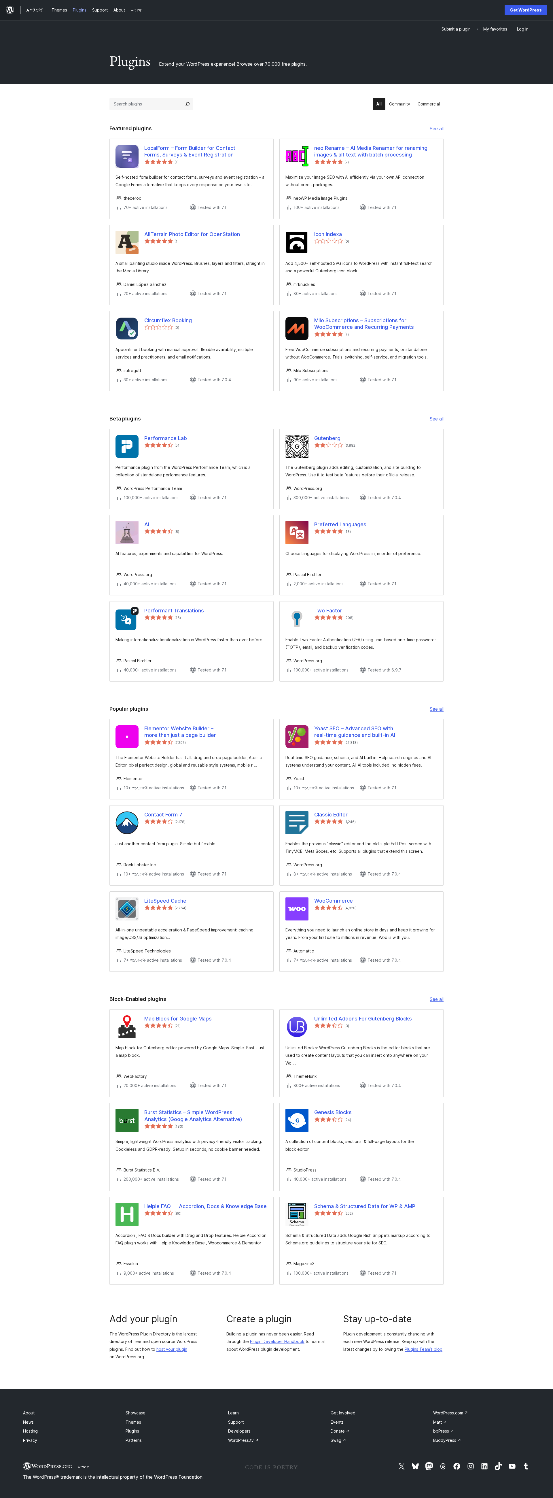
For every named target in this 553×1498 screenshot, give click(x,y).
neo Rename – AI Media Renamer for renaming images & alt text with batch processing (370, 151)
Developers (239, 1431)
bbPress (443, 1431)
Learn (233, 1412)
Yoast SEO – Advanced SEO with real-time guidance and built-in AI (354, 731)
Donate (340, 1431)
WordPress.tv (243, 1440)
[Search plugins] (187, 104)
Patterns (134, 1440)
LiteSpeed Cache (165, 901)
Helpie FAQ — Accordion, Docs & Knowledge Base (205, 1206)
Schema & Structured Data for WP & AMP (364, 1206)
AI (146, 524)
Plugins (132, 1431)
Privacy (30, 1440)
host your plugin (171, 1349)
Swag (338, 1440)
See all (437, 129)
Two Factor (328, 610)
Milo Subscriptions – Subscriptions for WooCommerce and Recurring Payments (364, 323)
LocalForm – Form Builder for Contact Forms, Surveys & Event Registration (189, 151)
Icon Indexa (328, 234)
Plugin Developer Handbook (277, 1341)
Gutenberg (327, 438)
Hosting (30, 1431)
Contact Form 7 (163, 815)
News (28, 1422)
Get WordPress (526, 9)
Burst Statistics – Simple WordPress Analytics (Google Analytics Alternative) (193, 1115)
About (29, 1412)
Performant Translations (174, 610)
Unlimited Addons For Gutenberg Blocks (363, 1019)
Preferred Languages (340, 524)
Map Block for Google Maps (178, 1019)
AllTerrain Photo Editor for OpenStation (192, 234)
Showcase (135, 1412)
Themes (133, 1422)
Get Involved (343, 1412)
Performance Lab (165, 438)
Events (337, 1422)
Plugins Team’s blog (423, 1349)
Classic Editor (331, 815)
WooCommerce (333, 901)
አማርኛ (83, 1467)
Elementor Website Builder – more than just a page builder (180, 731)
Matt (440, 1422)
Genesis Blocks (333, 1112)
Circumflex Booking (168, 320)
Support (236, 1422)
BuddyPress (447, 1440)
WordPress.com (450, 1412)
